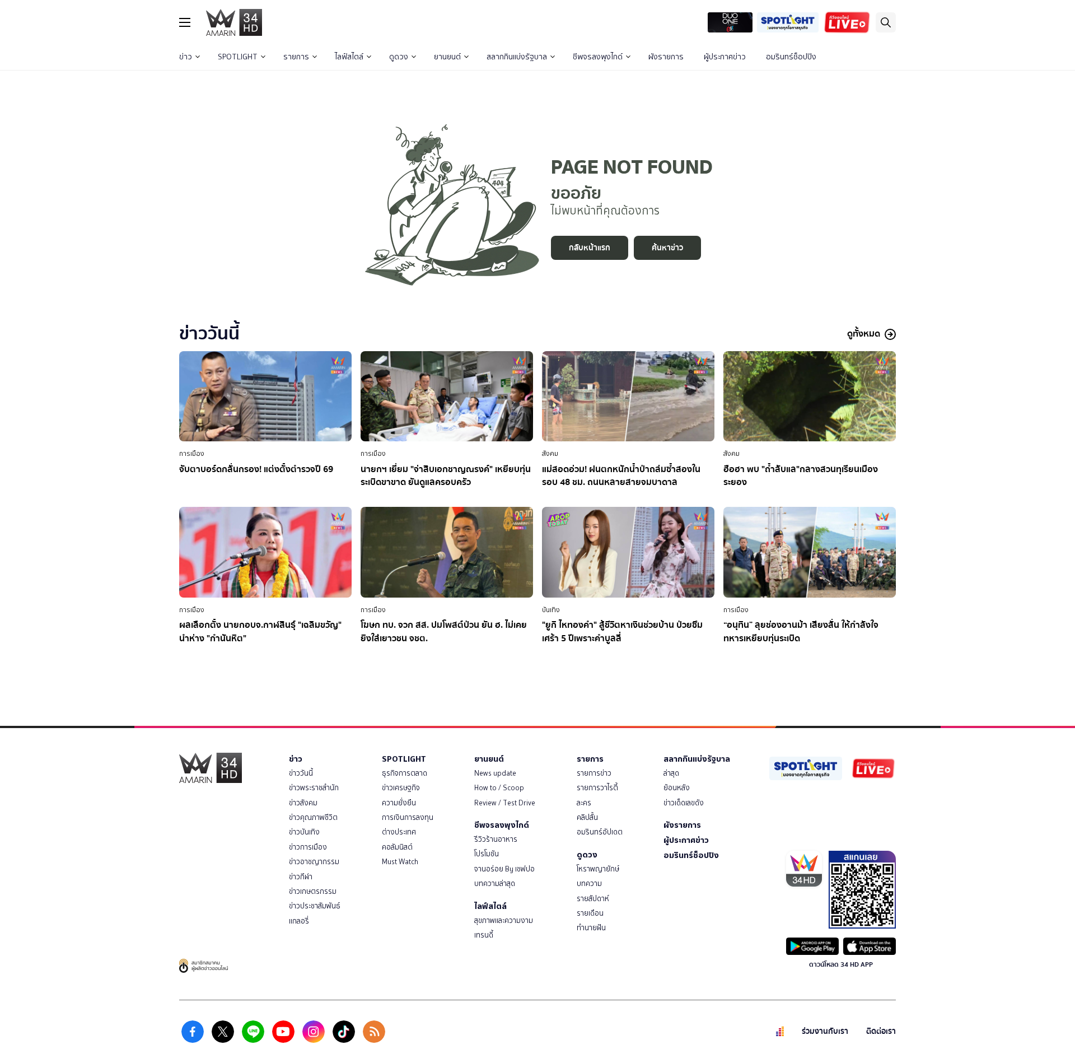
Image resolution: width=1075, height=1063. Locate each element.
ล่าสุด (671, 773)
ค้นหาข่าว (667, 247)
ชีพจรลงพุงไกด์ (598, 57)
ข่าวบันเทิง (304, 832)
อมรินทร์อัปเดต (600, 832)
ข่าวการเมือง (308, 847)
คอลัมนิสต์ (397, 847)
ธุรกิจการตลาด (404, 773)
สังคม (550, 454)
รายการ (296, 57)
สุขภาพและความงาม (503, 920)
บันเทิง (551, 610)
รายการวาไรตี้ (597, 787)
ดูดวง (398, 57)
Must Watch (400, 861)
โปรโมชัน (486, 853)
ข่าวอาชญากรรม (314, 861)
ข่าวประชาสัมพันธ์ (314, 906)
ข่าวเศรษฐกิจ (401, 787)
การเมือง (191, 454)
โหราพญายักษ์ (598, 869)
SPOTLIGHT (238, 57)
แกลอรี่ (299, 921)
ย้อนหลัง (676, 787)
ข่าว (185, 57)
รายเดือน (590, 913)
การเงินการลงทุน (407, 817)
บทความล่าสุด (494, 883)
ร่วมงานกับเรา (825, 1031)
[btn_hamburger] (185, 22)
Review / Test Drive (504, 803)
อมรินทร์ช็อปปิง (791, 57)
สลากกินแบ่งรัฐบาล (517, 57)
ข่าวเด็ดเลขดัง (683, 803)
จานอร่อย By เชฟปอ (504, 869)
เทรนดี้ (483, 935)
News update (495, 773)
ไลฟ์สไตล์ (349, 57)
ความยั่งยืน (399, 803)
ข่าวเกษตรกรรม (312, 891)
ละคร (584, 803)
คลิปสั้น (587, 817)
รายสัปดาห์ (593, 898)
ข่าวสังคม (303, 803)
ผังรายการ (666, 57)
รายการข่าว (594, 773)
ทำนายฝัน (591, 927)
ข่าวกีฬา (300, 876)
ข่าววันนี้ (301, 773)
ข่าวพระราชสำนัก (314, 787)
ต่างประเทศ (399, 832)
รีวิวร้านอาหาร (495, 839)
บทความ (589, 883)
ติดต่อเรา (881, 1031)
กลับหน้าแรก (589, 247)
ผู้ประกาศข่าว (725, 57)
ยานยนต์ (447, 57)
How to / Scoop (499, 787)
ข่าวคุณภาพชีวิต (313, 817)
